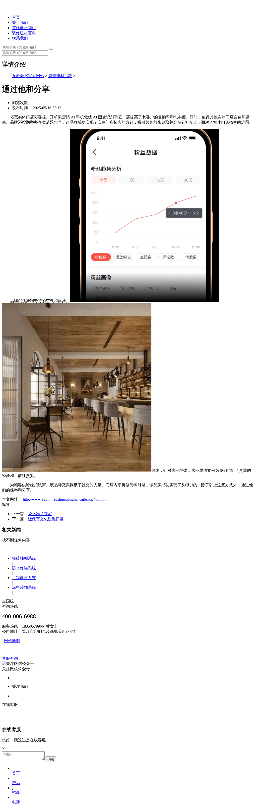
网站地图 (12, 641)
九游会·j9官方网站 (28, 76)
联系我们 (20, 38)
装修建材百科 (24, 33)
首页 (16, 17)
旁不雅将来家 (40, 514)
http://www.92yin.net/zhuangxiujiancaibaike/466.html (65, 499)
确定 (51, 759)
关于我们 (20, 22)
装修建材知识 (24, 28)
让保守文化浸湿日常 (46, 519)
